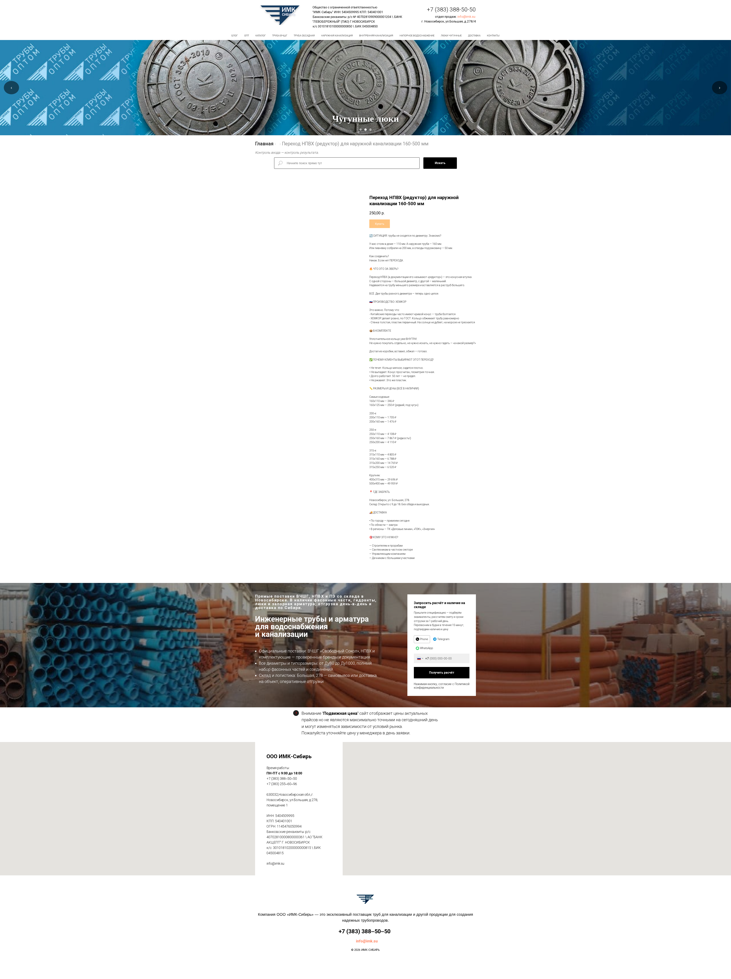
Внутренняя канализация (376, 35)
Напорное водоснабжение (417, 35)
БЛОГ (234, 35)
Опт (246, 35)
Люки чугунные (451, 35)
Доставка (474, 35)
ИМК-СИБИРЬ (370, 950)
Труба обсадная (304, 35)
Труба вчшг (279, 35)
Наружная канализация (337, 35)
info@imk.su (466, 16)
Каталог (260, 35)
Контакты (493, 35)
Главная (264, 143)
